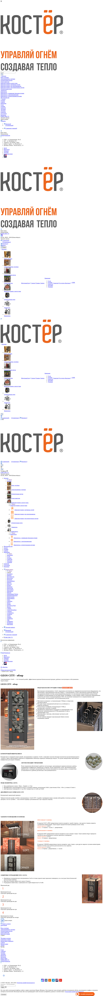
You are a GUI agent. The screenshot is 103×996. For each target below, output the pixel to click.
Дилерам (3, 954)
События (3, 951)
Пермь (9, 604)
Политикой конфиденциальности (74, 991)
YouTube (6, 152)
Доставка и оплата (6, 938)
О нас (2, 949)
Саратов (9, 611)
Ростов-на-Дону (11, 605)
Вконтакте (7, 149)
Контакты (3, 957)
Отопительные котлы (6, 931)
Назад (10, 479)
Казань (9, 585)
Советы (3, 942)
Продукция (4, 925)
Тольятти (9, 614)
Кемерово (9, 586)
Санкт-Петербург (12, 610)
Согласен (3, 994)
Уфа (8, 620)
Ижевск (9, 582)
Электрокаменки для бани (8, 929)
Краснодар (10, 588)
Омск (8, 599)
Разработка (3, 984)
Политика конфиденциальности (26, 982)
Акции (2, 945)
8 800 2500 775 (5, 116)
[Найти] (2, 74)
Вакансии (3, 955)
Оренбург (9, 601)
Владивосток (10, 576)
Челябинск (10, 623)
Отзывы (3, 952)
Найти (2, 987)
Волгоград (10, 578)
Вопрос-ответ (4, 944)
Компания (10, 555)
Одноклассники (8, 154)
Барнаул (9, 575)
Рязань (9, 607)
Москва (9, 592)
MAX (5, 148)
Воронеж (9, 579)
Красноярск (10, 589)
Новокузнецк (10, 597)
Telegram (6, 151)
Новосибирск (10, 598)
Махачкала (10, 591)
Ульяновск (10, 618)
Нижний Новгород (12, 595)
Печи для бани (5, 928)
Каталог (9, 481)
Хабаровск (10, 621)
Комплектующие (5, 934)
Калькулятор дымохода (7, 941)
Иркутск (9, 584)
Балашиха (9, 574)
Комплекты (13, 534)
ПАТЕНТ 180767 (67, 688)
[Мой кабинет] (1, 416)
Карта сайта (4, 958)
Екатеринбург (11, 581)
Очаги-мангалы (5, 932)
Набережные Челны (12, 594)
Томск (8, 615)
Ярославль (10, 624)
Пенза (8, 602)
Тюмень (9, 617)
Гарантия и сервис (6, 939)
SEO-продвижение (10, 984)
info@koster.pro (6, 135)
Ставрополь (10, 612)
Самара (9, 608)
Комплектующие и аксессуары (18, 505)
